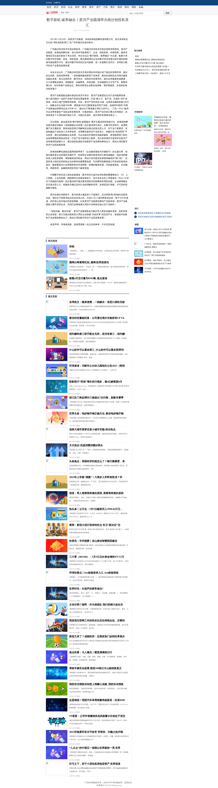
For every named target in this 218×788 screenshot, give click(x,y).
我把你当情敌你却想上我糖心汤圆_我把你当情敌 (96, 684)
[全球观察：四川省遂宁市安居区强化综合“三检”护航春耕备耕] (138, 253)
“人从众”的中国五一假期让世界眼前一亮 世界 (94, 748)
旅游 (119, 7)
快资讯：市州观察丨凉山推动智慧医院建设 (93, 541)
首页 (49, 7)
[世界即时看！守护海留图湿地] (143, 121)
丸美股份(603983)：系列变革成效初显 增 (152, 69)
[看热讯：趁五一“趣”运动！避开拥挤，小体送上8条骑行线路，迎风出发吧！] (163, 139)
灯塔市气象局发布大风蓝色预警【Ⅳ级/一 (152, 66)
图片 (112, 7)
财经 (77, 7)
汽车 (105, 7)
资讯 (63, 7)
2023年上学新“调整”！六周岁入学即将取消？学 (95, 477)
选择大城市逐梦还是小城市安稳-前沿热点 (92, 429)
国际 (134, 7)
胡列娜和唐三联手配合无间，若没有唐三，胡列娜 (97, 334)
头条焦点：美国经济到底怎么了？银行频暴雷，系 (97, 461)
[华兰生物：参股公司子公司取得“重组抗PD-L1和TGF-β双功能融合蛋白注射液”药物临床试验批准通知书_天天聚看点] (138, 230)
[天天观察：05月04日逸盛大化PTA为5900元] (138, 269)
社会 (70, 7)
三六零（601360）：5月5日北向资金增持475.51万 (96, 557)
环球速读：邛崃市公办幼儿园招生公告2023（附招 (97, 365)
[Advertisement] (151, 31)
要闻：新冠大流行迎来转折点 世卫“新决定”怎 (94, 525)
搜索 (167, 13)
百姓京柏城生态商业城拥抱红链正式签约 (155, 217)
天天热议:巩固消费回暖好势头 (86, 445)
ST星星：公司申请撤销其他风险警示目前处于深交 (97, 716)
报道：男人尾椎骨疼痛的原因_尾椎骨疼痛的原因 (96, 493)
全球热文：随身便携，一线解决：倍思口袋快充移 (97, 302)
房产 (98, 7)
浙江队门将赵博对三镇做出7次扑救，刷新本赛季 (96, 397)
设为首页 (49, 3)
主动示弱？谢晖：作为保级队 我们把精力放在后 (96, 604)
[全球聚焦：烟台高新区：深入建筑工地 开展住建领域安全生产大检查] (138, 261)
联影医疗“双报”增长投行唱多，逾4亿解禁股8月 (95, 381)
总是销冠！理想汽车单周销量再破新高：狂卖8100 (97, 700)
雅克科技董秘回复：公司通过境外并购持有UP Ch (96, 318)
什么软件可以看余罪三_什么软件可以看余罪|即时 (96, 350)
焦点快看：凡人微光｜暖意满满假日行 (90, 652)
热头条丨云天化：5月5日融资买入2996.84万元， (96, 509)
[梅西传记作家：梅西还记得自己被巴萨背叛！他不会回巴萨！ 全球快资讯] (163, 121)
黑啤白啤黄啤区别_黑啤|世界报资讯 (89, 262)
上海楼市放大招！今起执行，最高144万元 (152, 73)
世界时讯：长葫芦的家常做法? (86, 588)
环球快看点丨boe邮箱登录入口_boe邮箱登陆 (93, 572)
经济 (56, 7)
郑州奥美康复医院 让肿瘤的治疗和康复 (154, 213)
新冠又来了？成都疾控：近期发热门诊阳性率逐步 (97, 636)
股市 (91, 7)
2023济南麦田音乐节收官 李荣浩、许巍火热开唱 (96, 732)
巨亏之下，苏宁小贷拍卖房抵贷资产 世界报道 (94, 764)
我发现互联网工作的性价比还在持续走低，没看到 (97, 620)
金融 (141, 7)
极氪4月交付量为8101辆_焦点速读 (88, 278)
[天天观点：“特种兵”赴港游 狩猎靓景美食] (143, 158)
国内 (127, 7)
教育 (84, 7)
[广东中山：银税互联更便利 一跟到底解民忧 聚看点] (138, 245)
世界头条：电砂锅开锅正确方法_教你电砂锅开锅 (96, 413)
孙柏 (71, 246)
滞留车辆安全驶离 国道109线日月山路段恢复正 (95, 668)
